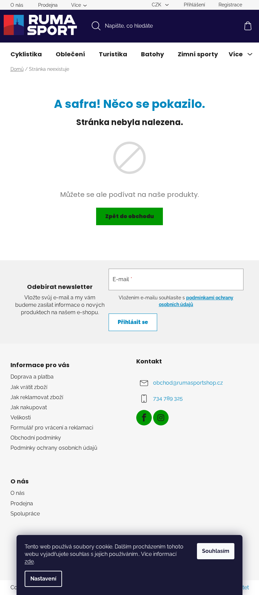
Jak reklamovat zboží (36, 397)
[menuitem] (26, 54)
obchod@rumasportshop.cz (188, 383)
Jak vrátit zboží (28, 387)
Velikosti (20, 417)
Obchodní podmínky (35, 438)
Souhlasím (215, 551)
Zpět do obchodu (129, 216)
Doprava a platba (32, 377)
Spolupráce (25, 513)
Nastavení (43, 578)
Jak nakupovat (28, 407)
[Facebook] (144, 417)
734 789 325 (168, 398)
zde (29, 561)
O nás (16, 5)
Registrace (230, 4)
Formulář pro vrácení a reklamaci (51, 427)
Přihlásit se (133, 322)
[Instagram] (161, 417)
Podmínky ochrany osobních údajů (53, 448)
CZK (157, 4)
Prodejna (48, 5)
